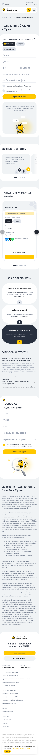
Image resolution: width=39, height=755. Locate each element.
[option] (16, 164)
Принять (7, 751)
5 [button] (24, 177)
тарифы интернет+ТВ (10, 697)
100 (8, 221)
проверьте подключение (15, 292)
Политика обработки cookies (17, 742)
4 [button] (22, 177)
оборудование (7, 711)
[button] (36, 232)
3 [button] (20, 177)
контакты (5, 716)
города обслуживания (10, 672)
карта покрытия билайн (10, 675)
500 (17, 221)
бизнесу (5, 723)
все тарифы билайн (9, 690)
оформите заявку (21, 316)
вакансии (5, 726)
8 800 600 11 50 (31, 4)
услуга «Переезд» (8, 685)
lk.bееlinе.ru (27, 735)
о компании (6, 720)
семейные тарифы (9, 703)
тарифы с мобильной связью (12, 700)
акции (4, 708)
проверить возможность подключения (16, 679)
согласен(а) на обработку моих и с (21, 85)
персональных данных (29, 85)
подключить (19, 257)
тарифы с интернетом (10, 693)
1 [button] (15, 177)
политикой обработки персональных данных (19, 86)
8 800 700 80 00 (25, 667)
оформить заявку (19, 97)
